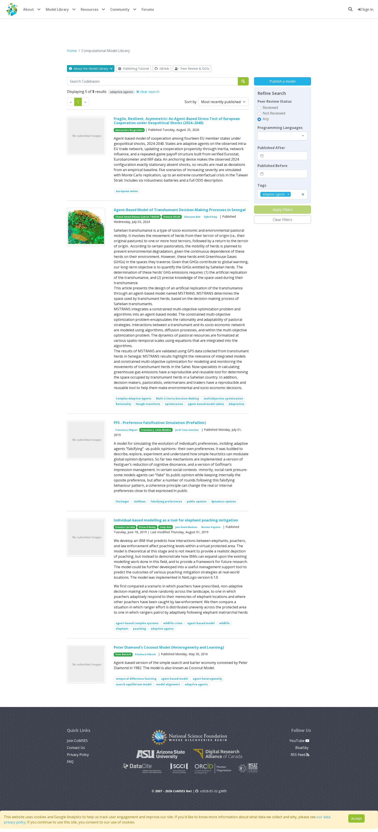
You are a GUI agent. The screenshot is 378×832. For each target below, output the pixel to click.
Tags (261, 185)
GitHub (164, 68)
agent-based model (201, 623)
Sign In (367, 9)
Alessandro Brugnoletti (129, 130)
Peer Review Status (274, 101)
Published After (271, 148)
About (28, 9)
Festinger (122, 501)
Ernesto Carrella (125, 527)
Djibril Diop (210, 216)
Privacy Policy (78, 754)
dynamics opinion (223, 501)
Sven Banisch (123, 654)
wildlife (224, 623)
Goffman (140, 501)
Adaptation (236, 404)
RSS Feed (298, 754)
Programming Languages (280, 127)
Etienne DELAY (171, 216)
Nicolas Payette (210, 527)
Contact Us (76, 747)
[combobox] (282, 136)
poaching (139, 629)
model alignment (168, 684)
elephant (122, 629)
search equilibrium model (134, 684)
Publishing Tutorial (135, 68)
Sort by (190, 101)
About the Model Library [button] (91, 68)
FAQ (70, 761)
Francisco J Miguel (126, 429)
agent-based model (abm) (206, 404)
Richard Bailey (147, 527)
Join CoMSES (77, 740)
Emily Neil (165, 527)
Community (120, 9)
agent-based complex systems (137, 623)
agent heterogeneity (207, 679)
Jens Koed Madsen (186, 527)
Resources (89, 9)
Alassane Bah (192, 216)
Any (266, 119)
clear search (149, 91)
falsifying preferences (166, 501)
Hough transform (148, 404)
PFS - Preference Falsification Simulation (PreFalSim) (160, 422)
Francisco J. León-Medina (156, 429)
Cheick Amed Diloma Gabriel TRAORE (137, 216)
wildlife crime (172, 623)
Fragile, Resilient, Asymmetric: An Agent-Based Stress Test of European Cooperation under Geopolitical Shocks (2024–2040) (177, 120)
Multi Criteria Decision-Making (177, 398)
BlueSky (302, 747)
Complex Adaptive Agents (133, 398)
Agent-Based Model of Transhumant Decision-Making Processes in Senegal (180, 209)
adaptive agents (162, 629)
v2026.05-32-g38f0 (213, 791)
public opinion (196, 501)
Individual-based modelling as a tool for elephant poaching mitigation (176, 520)
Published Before (272, 165)
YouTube (297, 740)
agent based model (174, 679)
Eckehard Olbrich (145, 654)
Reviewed (270, 107)
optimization (174, 404)
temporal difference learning (136, 679)
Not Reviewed (274, 113)
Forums (148, 9)
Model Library (57, 9)
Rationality (123, 404)
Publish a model (283, 81)
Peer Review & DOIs (194, 68)
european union (127, 191)
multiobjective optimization (223, 398)
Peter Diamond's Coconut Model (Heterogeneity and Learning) (169, 647)
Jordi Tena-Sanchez (187, 429)
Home (72, 50)
